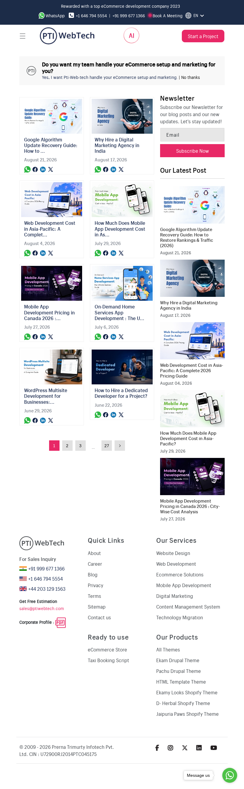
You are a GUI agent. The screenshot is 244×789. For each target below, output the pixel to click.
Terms (94, 595)
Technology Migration (179, 617)
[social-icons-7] (185, 747)
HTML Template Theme (181, 681)
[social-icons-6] (170, 747)
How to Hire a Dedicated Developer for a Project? (121, 393)
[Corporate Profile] (60, 622)
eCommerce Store (107, 649)
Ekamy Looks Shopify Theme (187, 692)
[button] (22, 36)
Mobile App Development (183, 585)
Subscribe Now (192, 150)
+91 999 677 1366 (128, 15)
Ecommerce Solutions (180, 574)
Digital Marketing (174, 595)
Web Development (176, 563)
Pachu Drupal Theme (178, 671)
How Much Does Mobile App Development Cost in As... (120, 228)
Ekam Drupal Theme (177, 660)
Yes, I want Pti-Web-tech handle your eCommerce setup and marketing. (110, 77)
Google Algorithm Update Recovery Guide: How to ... (50, 145)
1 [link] (54, 445)
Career (95, 563)
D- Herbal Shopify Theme (183, 703)
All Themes (168, 649)
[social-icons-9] (213, 747)
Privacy (95, 585)
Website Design (173, 553)
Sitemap (97, 606)
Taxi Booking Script (108, 660)
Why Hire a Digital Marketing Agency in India (117, 145)
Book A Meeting (167, 15)
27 (106, 445)
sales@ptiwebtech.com (41, 608)
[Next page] (120, 445)
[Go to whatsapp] (229, 775)
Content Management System (188, 606)
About (94, 553)
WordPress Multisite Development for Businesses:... (45, 396)
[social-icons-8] (199, 747)
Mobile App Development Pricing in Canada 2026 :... (49, 312)
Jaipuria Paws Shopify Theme (187, 713)
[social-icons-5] (157, 747)
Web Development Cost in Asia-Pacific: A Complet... (49, 228)
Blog (93, 574)
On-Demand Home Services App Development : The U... (119, 312)
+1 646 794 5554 (91, 15)
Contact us (99, 617)
